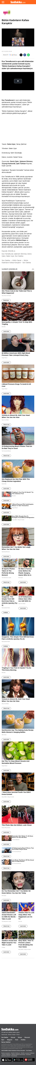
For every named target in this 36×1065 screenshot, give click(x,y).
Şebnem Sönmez (26, 161)
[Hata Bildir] (14, 1056)
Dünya (20, 1037)
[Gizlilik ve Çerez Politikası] (27, 1053)
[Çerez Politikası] (6, 1054)
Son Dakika (4, 1037)
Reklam (10, 1034)
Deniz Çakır (14, 161)
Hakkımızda (4, 1034)
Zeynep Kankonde (8, 163)
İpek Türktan (21, 163)
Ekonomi (27, 1037)
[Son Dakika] (18, 2)
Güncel (13, 1037)
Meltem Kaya (21, 240)
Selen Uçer (11, 144)
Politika (23, 1039)
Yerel (16, 1039)
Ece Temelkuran (8, 100)
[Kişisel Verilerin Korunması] (18, 1054)
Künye (18, 1034)
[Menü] (3, 2)
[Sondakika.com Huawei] (29, 1059)
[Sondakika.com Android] (18, 1059)
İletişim (14, 1034)
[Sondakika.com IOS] (6, 1059)
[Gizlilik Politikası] (15, 1053)
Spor (2, 1039)
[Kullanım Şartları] (5, 1053)
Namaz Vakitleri (6, 1042)
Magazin (9, 1039)
